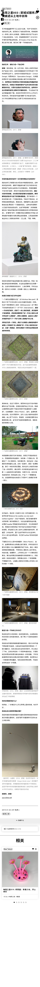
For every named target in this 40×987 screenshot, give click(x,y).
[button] (14, 902)
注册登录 (11, 829)
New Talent (7, 8)
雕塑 (18, 896)
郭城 (8, 29)
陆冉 (16, 20)
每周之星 (6, 23)
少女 (6, 896)
